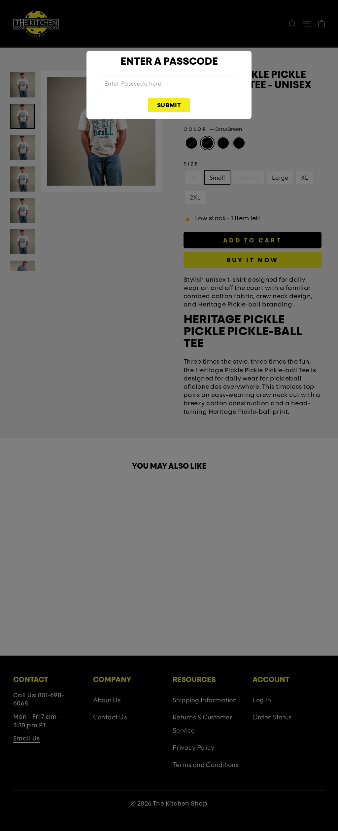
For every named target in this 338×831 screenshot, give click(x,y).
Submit (169, 106)
